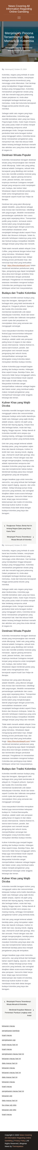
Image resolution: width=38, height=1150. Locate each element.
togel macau (7, 1114)
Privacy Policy (19, 1141)
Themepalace (17, 1146)
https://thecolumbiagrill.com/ (18, 265)
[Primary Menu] (19, 18)
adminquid (9, 69)
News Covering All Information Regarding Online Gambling (19, 8)
